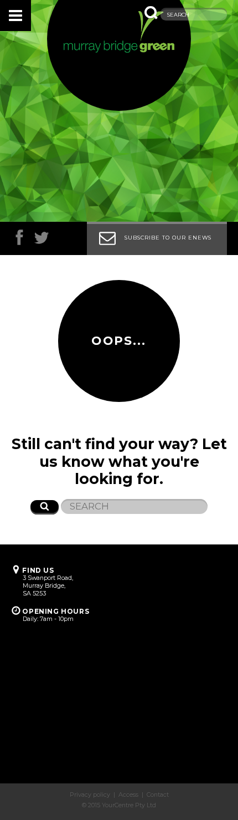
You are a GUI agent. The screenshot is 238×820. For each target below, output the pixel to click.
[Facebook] (19, 240)
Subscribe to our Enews (168, 238)
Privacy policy (90, 794)
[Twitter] (41, 240)
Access (128, 794)
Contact (158, 794)
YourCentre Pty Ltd (129, 805)
